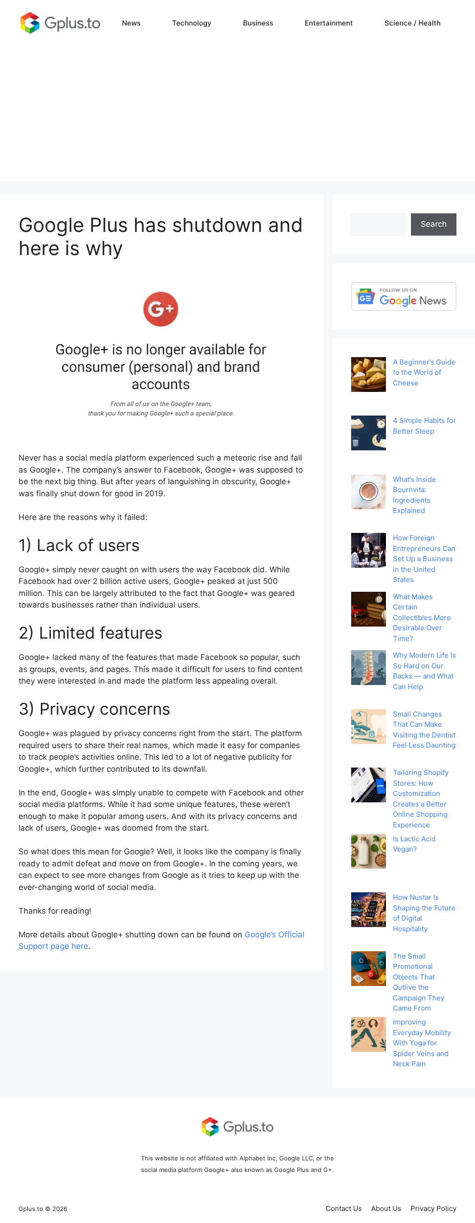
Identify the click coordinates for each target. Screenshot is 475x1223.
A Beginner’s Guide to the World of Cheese (424, 372)
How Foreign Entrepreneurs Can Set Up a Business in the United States (424, 558)
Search (434, 224)
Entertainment (329, 23)
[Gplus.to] (60, 22)
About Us (386, 1208)
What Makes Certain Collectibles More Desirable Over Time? (422, 617)
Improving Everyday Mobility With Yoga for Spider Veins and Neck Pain (422, 1043)
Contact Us (344, 1208)
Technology (192, 23)
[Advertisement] (237, 116)
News (131, 23)
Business (258, 23)
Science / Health (413, 23)
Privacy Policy (433, 1208)
